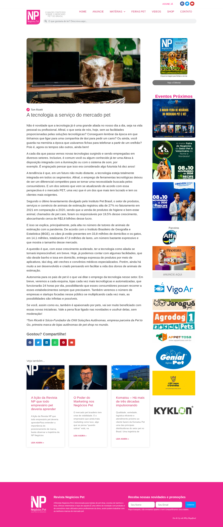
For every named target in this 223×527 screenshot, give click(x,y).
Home (82, 11)
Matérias (116, 11)
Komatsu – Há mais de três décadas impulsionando (130, 401)
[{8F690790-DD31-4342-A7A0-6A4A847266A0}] (173, 297)
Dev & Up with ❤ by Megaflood (184, 518)
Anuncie (98, 11)
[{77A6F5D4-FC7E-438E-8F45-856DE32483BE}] (173, 342)
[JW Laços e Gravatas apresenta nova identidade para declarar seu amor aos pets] (173, 394)
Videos (156, 11)
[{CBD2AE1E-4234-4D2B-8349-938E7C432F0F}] (173, 309)
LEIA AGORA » (37, 443)
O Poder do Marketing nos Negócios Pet (84, 401)
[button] (30, 342)
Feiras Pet (138, 11)
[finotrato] (173, 269)
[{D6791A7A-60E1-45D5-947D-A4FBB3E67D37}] (173, 369)
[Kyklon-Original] (173, 424)
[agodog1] (173, 329)
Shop (170, 11)
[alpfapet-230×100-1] (169, 244)
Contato (186, 11)
